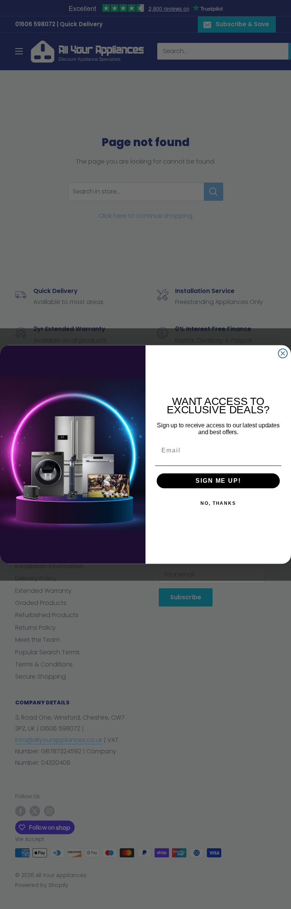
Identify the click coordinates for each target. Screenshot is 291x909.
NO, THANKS (218, 503)
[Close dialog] (283, 353)
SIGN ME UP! (218, 480)
